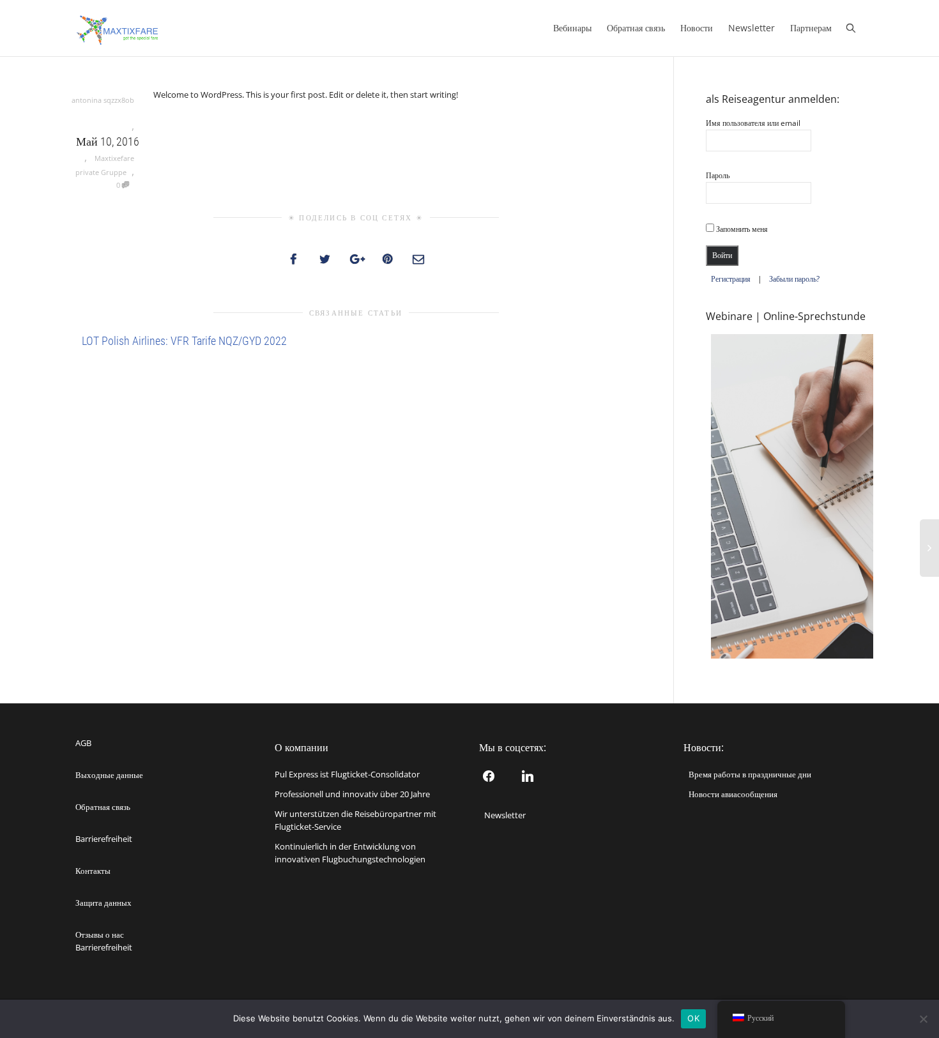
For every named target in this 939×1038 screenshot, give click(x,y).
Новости (696, 28)
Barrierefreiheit (103, 838)
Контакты (93, 870)
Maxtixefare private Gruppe (104, 165)
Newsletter (751, 28)
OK (693, 1018)
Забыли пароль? (794, 278)
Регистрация (731, 278)
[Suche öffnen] (854, 28)
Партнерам (811, 28)
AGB (83, 743)
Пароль (717, 175)
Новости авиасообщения (733, 794)
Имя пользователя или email (753, 123)
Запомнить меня (741, 229)
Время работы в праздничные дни (750, 774)
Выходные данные (109, 775)
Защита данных (103, 902)
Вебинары (572, 28)
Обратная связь (636, 28)
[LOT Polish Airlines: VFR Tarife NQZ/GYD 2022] (78, 383)
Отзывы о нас (99, 934)
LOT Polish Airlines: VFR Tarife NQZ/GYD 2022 (184, 340)
